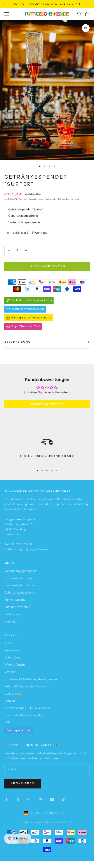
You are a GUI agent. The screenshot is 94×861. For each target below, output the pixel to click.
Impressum (12, 650)
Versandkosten (28, 199)
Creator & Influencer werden (23, 715)
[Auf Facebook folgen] (6, 799)
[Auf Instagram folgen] (29, 799)
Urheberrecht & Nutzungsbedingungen (30, 679)
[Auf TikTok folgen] (63, 799)
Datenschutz (12, 657)
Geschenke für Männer (19, 585)
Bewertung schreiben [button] (47, 404)
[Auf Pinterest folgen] (40, 799)
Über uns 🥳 (12, 694)
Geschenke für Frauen (19, 578)
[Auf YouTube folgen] (52, 799)
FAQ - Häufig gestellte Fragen (25, 686)
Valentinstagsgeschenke (20, 571)
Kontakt (9, 701)
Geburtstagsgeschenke (19, 592)
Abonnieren (23, 783)
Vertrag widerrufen (19, 730)
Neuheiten (11, 621)
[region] (47, 449)
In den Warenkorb (46, 266)
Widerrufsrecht (14, 665)
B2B (7, 722)
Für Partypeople (15, 600)
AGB (7, 643)
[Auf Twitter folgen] (18, 799)
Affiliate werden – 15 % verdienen (27, 708)
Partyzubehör (13, 614)
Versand (10, 672)
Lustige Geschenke (17, 607)
